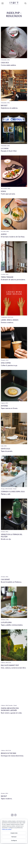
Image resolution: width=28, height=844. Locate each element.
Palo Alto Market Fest (10, 665)
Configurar (14, 840)
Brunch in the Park (8, 753)
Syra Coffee (6, 363)
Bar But (4, 796)
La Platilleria (6, 622)
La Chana (4, 148)
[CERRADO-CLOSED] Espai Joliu (13, 491)
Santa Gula (5, 448)
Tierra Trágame (7, 277)
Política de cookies (6, 829)
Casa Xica (5, 62)
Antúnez (4, 406)
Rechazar (14, 836)
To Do (11, 317)
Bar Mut (4, 105)
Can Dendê (5, 579)
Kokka (3, 191)
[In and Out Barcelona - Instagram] (12, 815)
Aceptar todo (14, 833)
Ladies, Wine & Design (9, 320)
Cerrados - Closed (12, 488)
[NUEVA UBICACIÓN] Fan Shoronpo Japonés (10, 709)
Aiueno (4, 234)
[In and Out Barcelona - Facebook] (15, 815)
